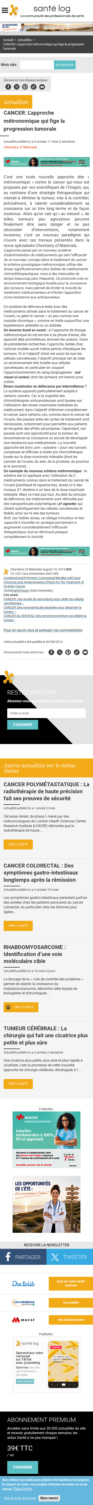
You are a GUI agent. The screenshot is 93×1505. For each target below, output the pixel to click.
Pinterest (25, 86)
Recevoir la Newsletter (46, 1245)
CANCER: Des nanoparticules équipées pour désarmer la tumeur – (42, 610)
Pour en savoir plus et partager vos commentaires (43, 630)
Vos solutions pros (71, 1320)
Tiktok (33, 86)
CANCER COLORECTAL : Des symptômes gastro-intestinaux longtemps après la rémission (41, 873)
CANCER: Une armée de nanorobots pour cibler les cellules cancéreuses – (44, 601)
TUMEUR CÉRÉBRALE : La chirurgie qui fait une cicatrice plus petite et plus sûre (46, 1035)
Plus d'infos (22, 1489)
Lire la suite (18, 844)
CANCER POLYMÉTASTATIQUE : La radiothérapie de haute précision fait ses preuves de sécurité (46, 791)
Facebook (8, 86)
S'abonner (22, 725)
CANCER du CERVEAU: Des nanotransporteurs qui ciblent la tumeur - (45, 618)
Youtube (85, 651)
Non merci (49, 1498)
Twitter (16, 86)
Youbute (42, 86)
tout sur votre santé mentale (71, 1283)
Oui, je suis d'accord (20, 1498)
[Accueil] (14, 11)
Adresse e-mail (19, 706)
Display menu (5, 10)
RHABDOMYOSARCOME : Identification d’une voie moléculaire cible (35, 954)
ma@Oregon (20, 591)
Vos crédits (71, 1303)
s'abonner (22, 1467)
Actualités (25, 40)
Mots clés (8, 65)
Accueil (8, 40)
